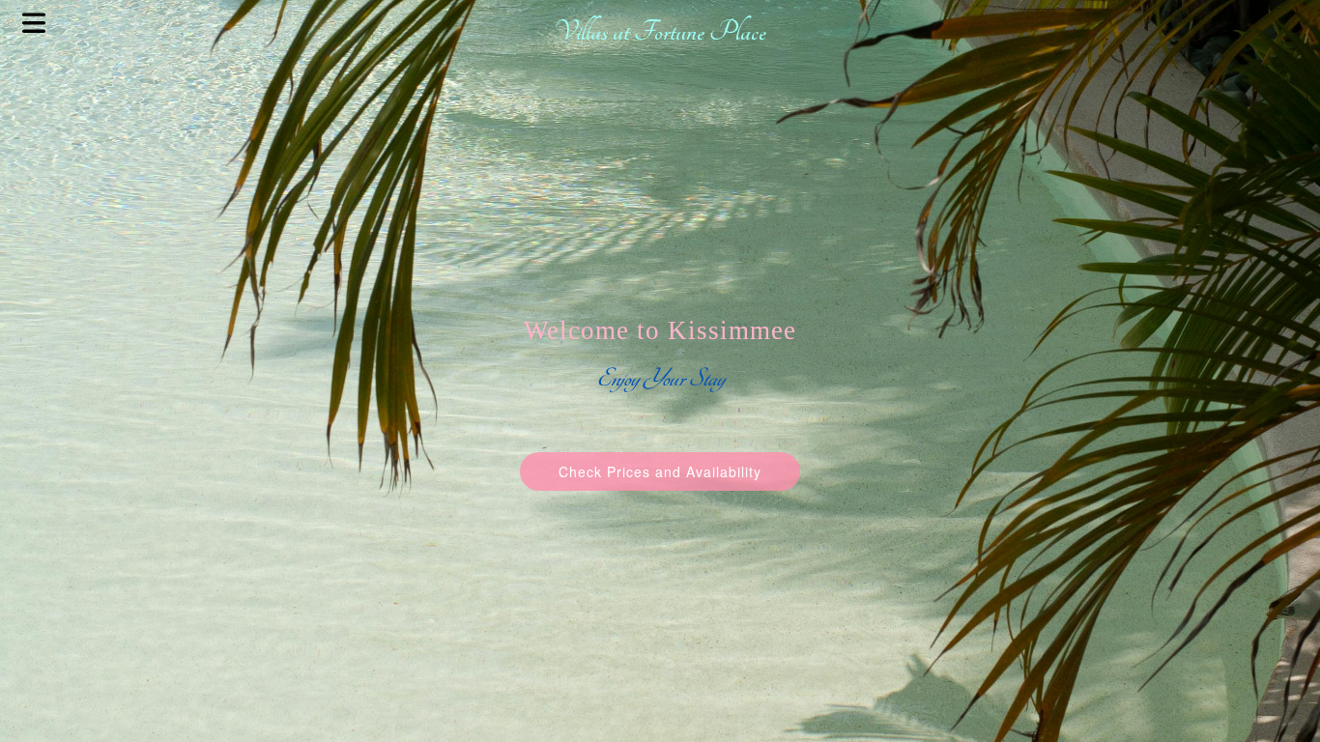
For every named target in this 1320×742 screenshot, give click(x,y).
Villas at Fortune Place (660, 31)
